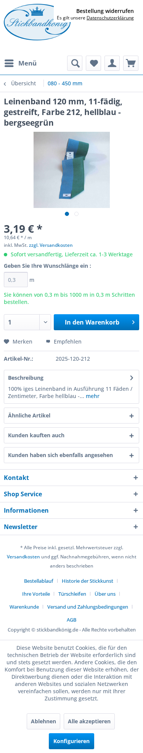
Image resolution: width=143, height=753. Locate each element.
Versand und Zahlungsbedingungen (87, 606)
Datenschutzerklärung (110, 17)
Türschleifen (72, 593)
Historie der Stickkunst (87, 580)
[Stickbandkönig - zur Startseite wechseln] (37, 22)
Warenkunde (24, 606)
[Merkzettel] (93, 63)
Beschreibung (25, 377)
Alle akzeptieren (89, 721)
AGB (71, 619)
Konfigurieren (71, 741)
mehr (92, 396)
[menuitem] (20, 63)
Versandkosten (23, 556)
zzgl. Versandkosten (51, 245)
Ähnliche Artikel (29, 415)
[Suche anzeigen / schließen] (74, 63)
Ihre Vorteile (36, 593)
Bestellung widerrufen (105, 11)
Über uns (105, 593)
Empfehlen (67, 341)
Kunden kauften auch (36, 435)
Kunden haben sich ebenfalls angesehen (60, 455)
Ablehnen (43, 721)
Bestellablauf (38, 580)
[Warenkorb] (130, 63)
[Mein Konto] (112, 63)
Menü (27, 63)
